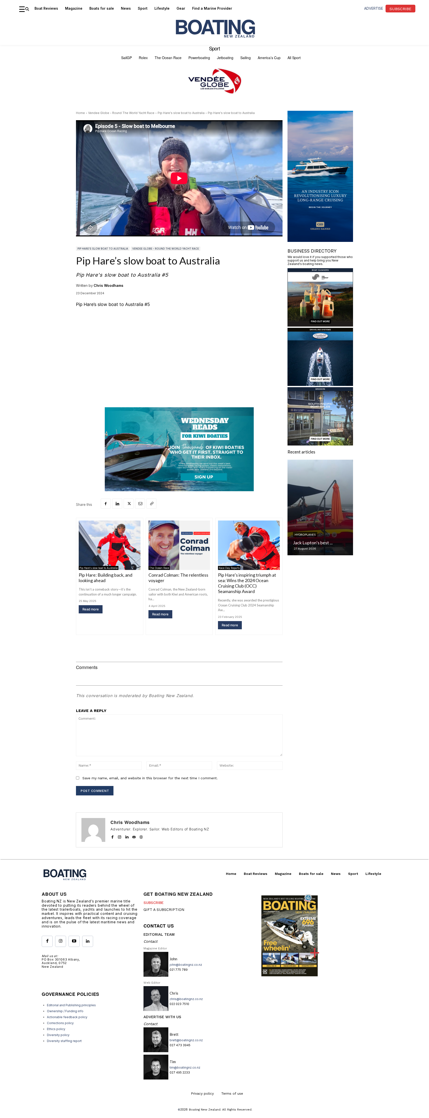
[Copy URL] (151, 504)
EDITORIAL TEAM (159, 934)
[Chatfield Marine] (320, 384)
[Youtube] (74, 941)
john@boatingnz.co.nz (186, 965)
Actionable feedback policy (67, 1017)
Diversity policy (58, 1035)
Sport (214, 48)
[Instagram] (119, 836)
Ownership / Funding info (65, 1011)
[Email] (140, 504)
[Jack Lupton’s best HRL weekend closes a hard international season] (320, 507)
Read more (90, 609)
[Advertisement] (179, 362)
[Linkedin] (117, 504)
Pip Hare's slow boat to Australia (181, 113)
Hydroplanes (305, 534)
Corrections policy (60, 1023)
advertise (373, 8)
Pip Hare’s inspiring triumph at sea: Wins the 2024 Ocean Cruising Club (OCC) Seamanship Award (247, 583)
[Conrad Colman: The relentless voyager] (179, 545)
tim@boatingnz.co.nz (185, 1067)
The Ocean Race (159, 567)
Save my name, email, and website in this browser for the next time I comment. (150, 778)
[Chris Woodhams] (93, 830)
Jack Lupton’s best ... (313, 542)
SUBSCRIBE (153, 902)
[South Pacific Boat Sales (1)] (320, 444)
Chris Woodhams (108, 285)
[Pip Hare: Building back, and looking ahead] (110, 545)
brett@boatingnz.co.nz (186, 1040)
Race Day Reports (229, 567)
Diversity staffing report (64, 1041)
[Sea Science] (320, 325)
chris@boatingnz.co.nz (186, 999)
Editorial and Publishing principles (71, 1005)
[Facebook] (106, 504)
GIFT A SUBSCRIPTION (163, 909)
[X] (129, 504)
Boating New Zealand (204, 1109)
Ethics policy (56, 1029)
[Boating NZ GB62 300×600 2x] (320, 240)
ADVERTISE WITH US (162, 1017)
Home (80, 113)
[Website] (141, 836)
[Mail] (134, 836)
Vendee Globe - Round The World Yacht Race (121, 113)
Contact (150, 941)
